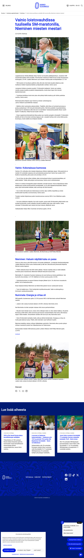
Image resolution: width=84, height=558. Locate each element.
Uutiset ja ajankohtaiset (13, 13)
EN (76, 5)
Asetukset (37, 550)
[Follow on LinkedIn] (66, 479)
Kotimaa (22, 13)
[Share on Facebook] (16, 391)
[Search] (82, 5)
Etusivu (3, 13)
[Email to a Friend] (23, 391)
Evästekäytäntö (15, 554)
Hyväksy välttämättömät (23, 550)
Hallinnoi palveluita (7, 545)
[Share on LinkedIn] (26, 391)
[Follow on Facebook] (66, 475)
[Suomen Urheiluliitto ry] (42, 5)
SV (79, 5)
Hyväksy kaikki (9, 550)
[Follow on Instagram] (70, 475)
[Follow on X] (77, 475)
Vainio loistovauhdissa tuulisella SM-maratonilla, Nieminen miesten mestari (45, 13)
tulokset (17, 334)
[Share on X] (20, 391)
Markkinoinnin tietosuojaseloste (27, 554)
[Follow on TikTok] (73, 475)
